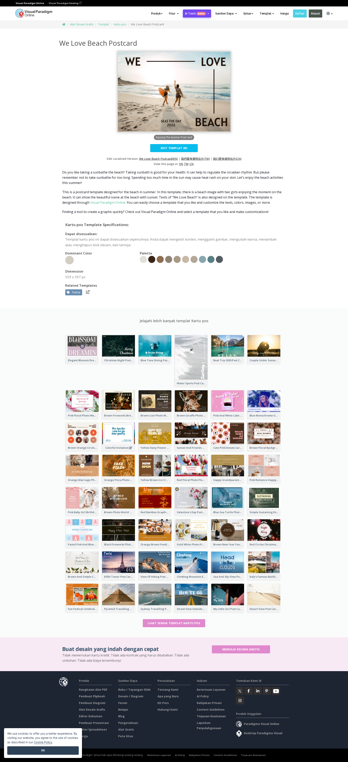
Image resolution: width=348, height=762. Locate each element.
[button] (174, 13)
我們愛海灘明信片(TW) (195, 159)
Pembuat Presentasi (94, 723)
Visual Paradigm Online (107, 202)
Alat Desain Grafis (81, 24)
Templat (103, 24)
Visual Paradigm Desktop (64, 3)
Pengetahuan (128, 723)
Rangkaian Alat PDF (93, 689)
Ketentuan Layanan (211, 689)
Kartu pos (120, 24)
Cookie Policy (43, 742)
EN (181, 164)
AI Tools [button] (195, 13)
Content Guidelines (211, 709)
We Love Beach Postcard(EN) (158, 159)
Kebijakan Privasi (209, 703)
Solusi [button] (247, 13)
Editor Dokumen (90, 716)
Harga (284, 13)
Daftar (299, 13)
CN (192, 164)
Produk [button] (156, 13)
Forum (122, 703)
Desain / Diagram (130, 696)
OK (43, 750)
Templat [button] (265, 13)
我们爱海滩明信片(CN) (227, 159)
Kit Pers (163, 703)
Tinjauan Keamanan (211, 716)
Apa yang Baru (168, 696)
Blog (121, 716)
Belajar (123, 709)
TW (186, 164)
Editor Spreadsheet (93, 729)
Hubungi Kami (167, 709)
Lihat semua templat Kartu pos (174, 623)
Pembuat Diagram (92, 703)
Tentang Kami (167, 689)
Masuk (315, 13)
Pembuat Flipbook (92, 696)
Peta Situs (125, 736)
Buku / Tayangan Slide (134, 689)
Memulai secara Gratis (241, 649)
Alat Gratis (126, 729)
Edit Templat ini (174, 148)
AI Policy (203, 696)
